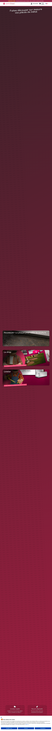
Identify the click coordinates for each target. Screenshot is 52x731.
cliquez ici (27, 724)
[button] (47, 3)
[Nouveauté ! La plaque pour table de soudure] (26, 338)
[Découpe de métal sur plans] (9, 4)
